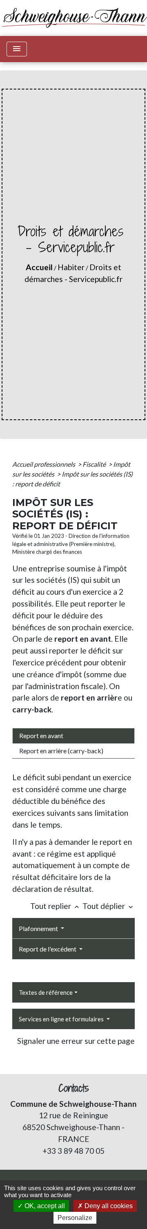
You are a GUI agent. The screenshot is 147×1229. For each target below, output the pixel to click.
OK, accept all (44, 1205)
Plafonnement (39, 928)
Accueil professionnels (44, 464)
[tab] (73, 735)
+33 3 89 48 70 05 (73, 1150)
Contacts (73, 1088)
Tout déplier (108, 906)
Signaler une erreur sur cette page (76, 1040)
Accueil (39, 267)
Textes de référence (46, 992)
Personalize (75, 1217)
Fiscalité (94, 464)
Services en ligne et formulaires (62, 1019)
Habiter (71, 267)
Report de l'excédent (48, 949)
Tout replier (55, 906)
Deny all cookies (108, 1205)
